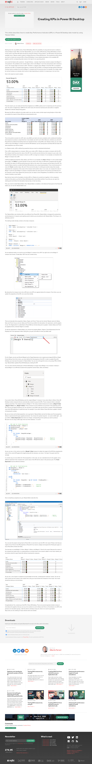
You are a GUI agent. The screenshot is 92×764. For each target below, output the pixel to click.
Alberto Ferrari (20, 43)
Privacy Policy (26, 637)
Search (60, 663)
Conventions (16, 248)
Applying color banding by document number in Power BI (15, 673)
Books (52, 2)
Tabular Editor (37, 43)
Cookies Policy (27, 13)
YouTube (69, 737)
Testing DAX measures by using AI (35, 672)
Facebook (84, 7)
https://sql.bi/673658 (21, 7)
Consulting (30, 2)
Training (22, 2)
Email (86, 7)
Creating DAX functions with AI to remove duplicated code (55, 673)
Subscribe (30, 740)
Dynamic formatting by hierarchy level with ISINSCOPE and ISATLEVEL (15, 694)
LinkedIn (79, 7)
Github (73, 741)
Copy (9, 248)
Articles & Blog (39, 2)
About (63, 2)
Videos (47, 2)
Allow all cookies (19, 15)
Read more (13, 685)
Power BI (28, 43)
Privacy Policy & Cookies (74, 750)
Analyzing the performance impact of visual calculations (76, 673)
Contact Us (70, 753)
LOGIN (84, 2)
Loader (68, 747)
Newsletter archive (21, 752)
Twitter (82, 7)
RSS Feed (77, 741)
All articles (10, 7)
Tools (57, 2)
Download (39, 627)
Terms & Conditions (72, 752)
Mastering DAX (46, 739)
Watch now (30, 706)
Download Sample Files (13, 39)
